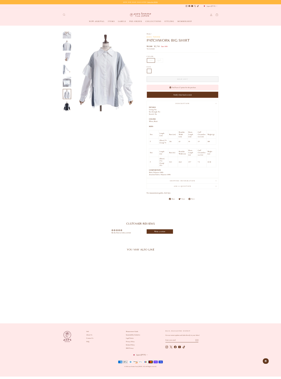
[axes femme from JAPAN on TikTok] (184, 347)
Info (87, 331)
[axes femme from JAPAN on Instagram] (166, 347)
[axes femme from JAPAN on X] (171, 347)
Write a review (159, 231)
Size (149, 67)
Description (182, 103)
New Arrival (97, 21)
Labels (122, 21)
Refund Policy (130, 345)
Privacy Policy (130, 341)
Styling (169, 21)
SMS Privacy (130, 348)
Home (149, 34)
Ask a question (182, 186)
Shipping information (182, 181)
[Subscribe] (196, 340)
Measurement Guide (132, 331)
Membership (184, 21)
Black (159, 60)
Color (150, 56)
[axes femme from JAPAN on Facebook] (175, 347)
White (151, 60)
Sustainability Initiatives (133, 335)
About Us (89, 335)
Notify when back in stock (182, 95)
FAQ (87, 341)
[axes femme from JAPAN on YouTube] (179, 347)
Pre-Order (135, 21)
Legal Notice (130, 338)
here (169, 193)
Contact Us (89, 338)
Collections (153, 21)
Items (111, 21)
